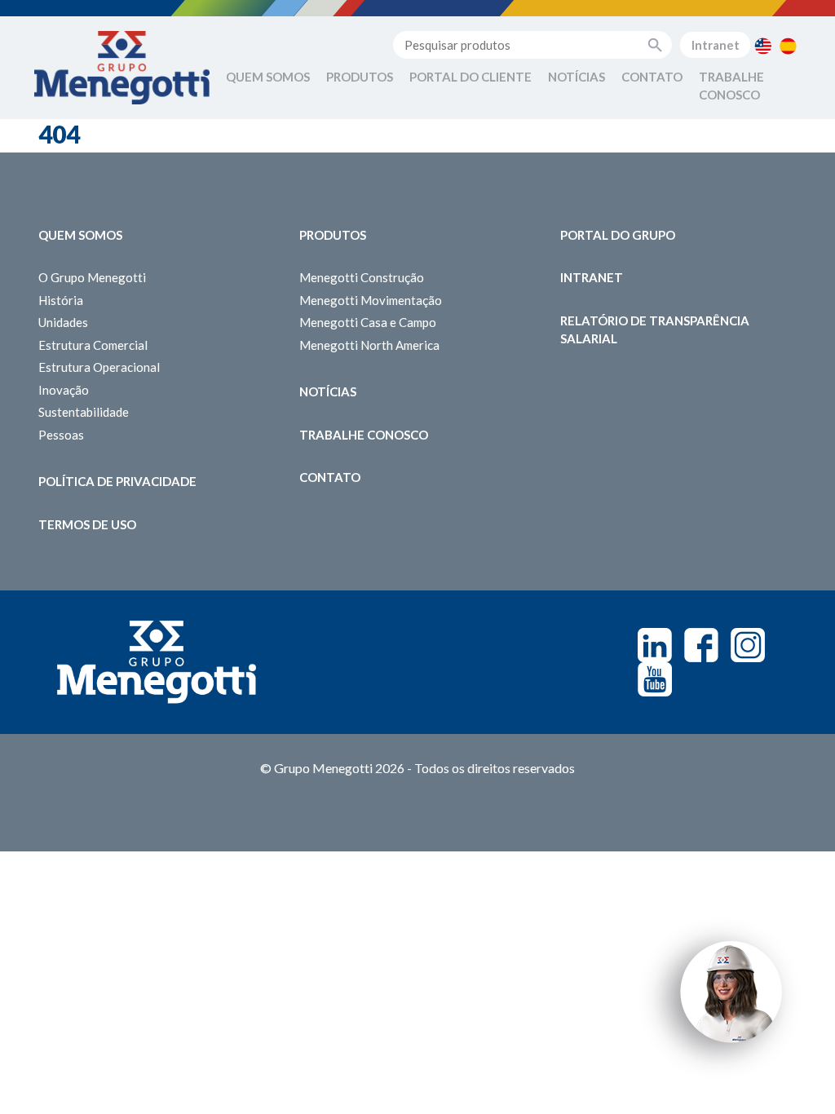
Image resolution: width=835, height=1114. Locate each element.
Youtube (655, 679)
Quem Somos (268, 76)
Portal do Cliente (470, 76)
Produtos (359, 76)
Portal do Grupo (617, 235)
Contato (652, 76)
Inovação (63, 389)
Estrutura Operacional (99, 367)
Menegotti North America (369, 345)
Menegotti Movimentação (370, 300)
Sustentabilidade (83, 411)
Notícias (576, 76)
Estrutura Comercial (93, 345)
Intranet (715, 45)
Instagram (748, 645)
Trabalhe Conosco (731, 86)
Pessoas (61, 434)
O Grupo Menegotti (92, 277)
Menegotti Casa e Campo (367, 322)
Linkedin (655, 645)
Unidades (63, 322)
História (60, 300)
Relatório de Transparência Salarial (654, 330)
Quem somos (80, 235)
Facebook (701, 645)
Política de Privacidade (117, 481)
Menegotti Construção (361, 277)
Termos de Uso (87, 524)
